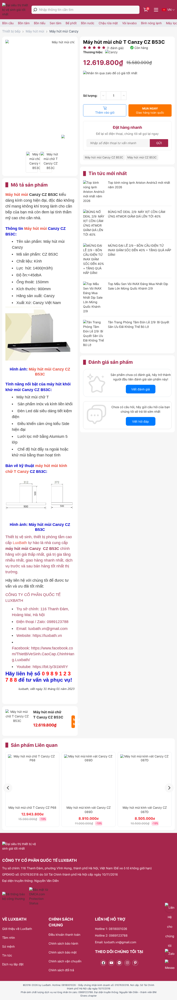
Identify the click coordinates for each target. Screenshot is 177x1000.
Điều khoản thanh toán (64, 934)
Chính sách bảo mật (63, 952)
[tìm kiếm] (35, 10)
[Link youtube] (111, 963)
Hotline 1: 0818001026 (111, 929)
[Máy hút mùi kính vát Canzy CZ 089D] (88, 778)
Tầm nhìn (8, 937)
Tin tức (7, 955)
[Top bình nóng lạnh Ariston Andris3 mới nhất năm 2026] (94, 191)
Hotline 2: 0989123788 (111, 935)
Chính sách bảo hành (63, 943)
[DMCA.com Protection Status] (39, 896)
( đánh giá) (115, 48)
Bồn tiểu (39, 23)
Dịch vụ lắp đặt (13, 964)
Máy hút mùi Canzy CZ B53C (104, 157)
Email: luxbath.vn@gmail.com (115, 942)
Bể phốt (71, 23)
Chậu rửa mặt (108, 23)
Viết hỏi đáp (140, 421)
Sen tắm (55, 23)
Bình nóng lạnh (151, 23)
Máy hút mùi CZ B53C (141, 157)
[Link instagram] (127, 963)
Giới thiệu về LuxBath (17, 929)
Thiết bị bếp (11, 31)
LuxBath (20, 543)
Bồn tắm (24, 23)
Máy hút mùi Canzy (63, 31)
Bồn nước (87, 23)
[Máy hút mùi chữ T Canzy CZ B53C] (31, 162)
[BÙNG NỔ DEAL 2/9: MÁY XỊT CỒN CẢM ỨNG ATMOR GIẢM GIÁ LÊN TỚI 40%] (94, 223)
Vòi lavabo (129, 23)
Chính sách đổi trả (61, 970)
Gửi (159, 143)
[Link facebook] (103, 963)
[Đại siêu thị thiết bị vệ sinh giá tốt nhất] (16, 9)
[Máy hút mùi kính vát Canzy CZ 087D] (144, 778)
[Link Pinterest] (135, 963)
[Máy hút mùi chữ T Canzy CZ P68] (32, 778)
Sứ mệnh (8, 946)
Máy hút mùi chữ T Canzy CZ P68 (32, 807)
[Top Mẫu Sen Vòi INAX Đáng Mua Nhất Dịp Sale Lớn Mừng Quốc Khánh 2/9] (94, 297)
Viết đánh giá (140, 389)
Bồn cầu (8, 23)
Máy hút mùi (35, 31)
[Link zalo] (119, 963)
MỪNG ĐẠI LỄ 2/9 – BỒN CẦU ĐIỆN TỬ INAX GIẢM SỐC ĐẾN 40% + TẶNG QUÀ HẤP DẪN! (139, 250)
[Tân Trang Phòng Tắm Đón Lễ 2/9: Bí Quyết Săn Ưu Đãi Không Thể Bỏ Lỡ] (94, 333)
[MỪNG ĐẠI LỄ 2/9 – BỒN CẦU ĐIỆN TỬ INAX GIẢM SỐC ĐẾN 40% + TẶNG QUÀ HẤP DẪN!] (94, 259)
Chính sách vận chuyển (65, 961)
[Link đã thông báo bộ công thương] (15, 896)
